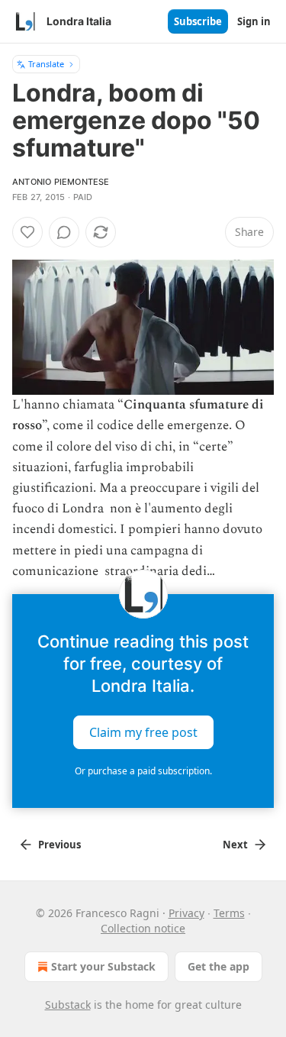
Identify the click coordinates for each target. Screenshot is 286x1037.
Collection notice (143, 928)
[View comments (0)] (64, 232)
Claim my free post (143, 732)
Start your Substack (103, 966)
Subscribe (198, 21)
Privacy (186, 913)
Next (235, 844)
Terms (229, 913)
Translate (46, 63)
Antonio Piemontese (61, 181)
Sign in (254, 21)
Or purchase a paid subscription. (143, 770)
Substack (68, 1004)
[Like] (27, 232)
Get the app (218, 966)
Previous (59, 844)
